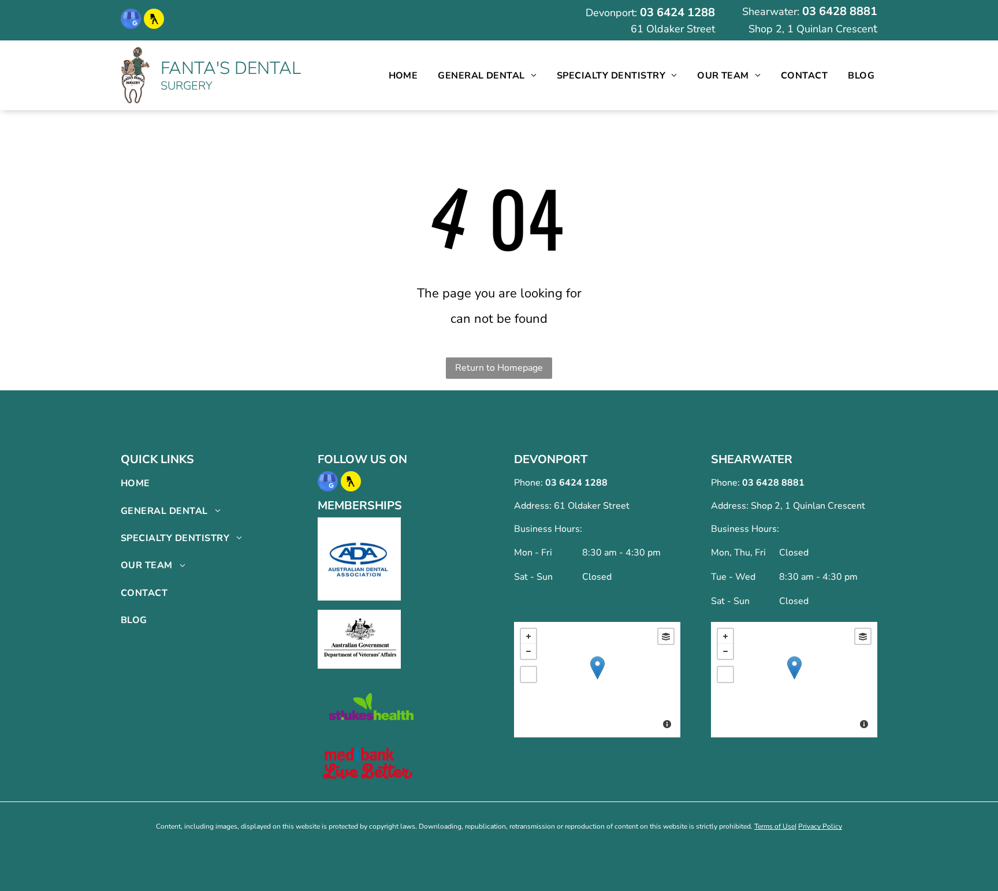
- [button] (528, 651)
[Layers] (665, 636)
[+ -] (597, 679)
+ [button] (528, 636)
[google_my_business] (131, 20)
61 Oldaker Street (673, 29)
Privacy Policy (820, 826)
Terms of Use (774, 826)
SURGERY (187, 86)
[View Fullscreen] (528, 674)
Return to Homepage (499, 367)
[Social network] (154, 20)
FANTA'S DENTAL (231, 68)
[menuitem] (403, 75)
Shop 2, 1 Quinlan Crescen (810, 29)
